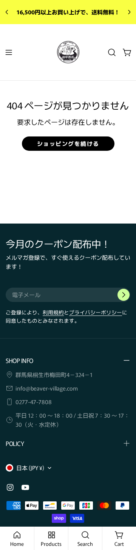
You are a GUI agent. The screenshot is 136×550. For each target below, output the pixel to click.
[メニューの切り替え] (8, 52)
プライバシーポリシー (95, 312)
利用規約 (53, 312)
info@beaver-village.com (46, 388)
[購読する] (123, 295)
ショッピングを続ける (68, 143)
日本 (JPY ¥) (30, 468)
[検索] (111, 52)
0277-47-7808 (33, 402)
